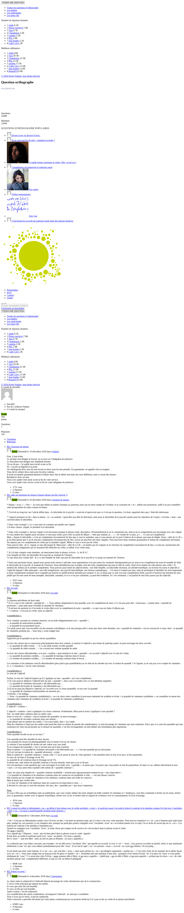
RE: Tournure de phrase (18, 446)
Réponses (11, 442)
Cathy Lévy (14, 43)
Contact (10, 295)
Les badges (12, 10)
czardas (12, 35)
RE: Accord (12, 588)
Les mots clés (13, 15)
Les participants (14, 13)
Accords (54, 593)
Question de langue (60, 500)
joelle (11, 25)
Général (55, 451)
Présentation (12, 290)
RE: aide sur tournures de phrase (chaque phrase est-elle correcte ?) (37, 495)
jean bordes (14, 41)
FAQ (9, 292)
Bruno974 (13, 71)
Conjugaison (56, 876)
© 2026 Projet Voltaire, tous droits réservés (20, 76)
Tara (11, 30)
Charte (10, 298)
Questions (11, 439)
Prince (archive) (16, 28)
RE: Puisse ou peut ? (16, 871)
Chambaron (14, 33)
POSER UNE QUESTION (13, 3)
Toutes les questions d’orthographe (22, 7)
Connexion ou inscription (12, 308)
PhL (11, 38)
